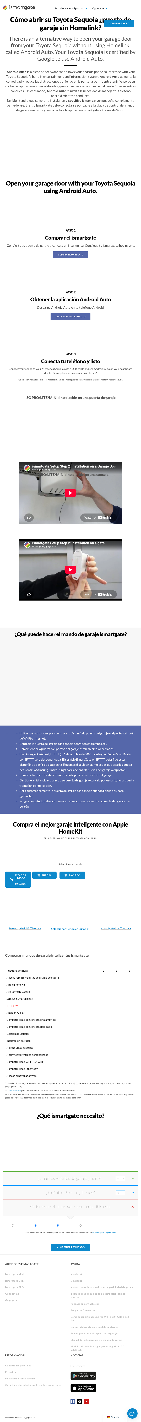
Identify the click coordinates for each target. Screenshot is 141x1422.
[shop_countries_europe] (43, 881)
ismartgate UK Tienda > (116, 928)
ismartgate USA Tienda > (25, 928)
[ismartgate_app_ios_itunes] (83, 1388)
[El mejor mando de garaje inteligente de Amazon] (25, 910)
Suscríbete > (80, 1365)
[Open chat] (132, 1413)
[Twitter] (79, 1401)
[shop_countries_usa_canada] (16, 890)
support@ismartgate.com (104, 1232)
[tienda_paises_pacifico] (70, 881)
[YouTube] (86, 1401)
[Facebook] (72, 1401)
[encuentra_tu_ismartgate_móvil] (70, 1123)
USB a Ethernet (14, 1090)
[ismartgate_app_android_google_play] (83, 1376)
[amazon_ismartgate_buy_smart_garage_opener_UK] (116, 910)
